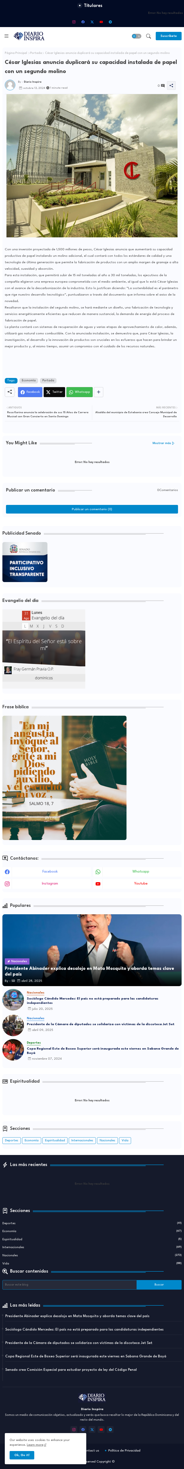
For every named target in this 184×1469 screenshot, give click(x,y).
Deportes (11, 1140)
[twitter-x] (92, 21)
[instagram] (73, 21)
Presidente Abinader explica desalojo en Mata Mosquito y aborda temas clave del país (77, 1316)
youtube (141, 884)
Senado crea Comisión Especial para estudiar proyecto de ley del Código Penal (71, 1370)
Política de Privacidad (124, 1450)
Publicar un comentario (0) (92, 509)
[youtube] (101, 21)
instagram (50, 884)
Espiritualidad (55, 1140)
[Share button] (98, 392)
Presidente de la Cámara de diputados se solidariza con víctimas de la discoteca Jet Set (100, 1024)
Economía (29, 380)
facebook (50, 872)
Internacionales (82, 1140)
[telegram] (110, 21)
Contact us (90, 1450)
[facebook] (83, 21)
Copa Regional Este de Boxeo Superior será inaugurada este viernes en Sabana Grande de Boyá (103, 1051)
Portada (36, 53)
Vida (125, 1140)
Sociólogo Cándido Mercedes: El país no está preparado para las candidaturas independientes (92, 1001)
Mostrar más (162, 443)
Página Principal (16, 53)
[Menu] (6, 36)
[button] (136, 36)
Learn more (35, 1444)
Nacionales (107, 1140)
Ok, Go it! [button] (21, 1455)
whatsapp (140, 872)
